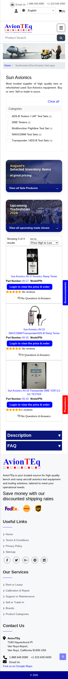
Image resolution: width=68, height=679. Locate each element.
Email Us (21, 4)
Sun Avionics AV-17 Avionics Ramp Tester (34, 276)
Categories (15, 108)
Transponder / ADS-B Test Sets (32, 140)
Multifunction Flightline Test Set (32, 128)
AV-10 (25, 398)
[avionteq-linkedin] (44, 560)
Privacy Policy (14, 545)
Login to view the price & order (29, 286)
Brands (10, 608)
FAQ (11, 445)
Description (19, 435)
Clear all (53, 101)
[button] (61, 28)
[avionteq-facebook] (7, 560)
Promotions (65, 404)
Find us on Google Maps (17, 666)
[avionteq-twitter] (16, 560)
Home (7, 65)
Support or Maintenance (20, 596)
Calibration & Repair (18, 590)
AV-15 (25, 337)
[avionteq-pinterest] (35, 560)
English (32, 10)
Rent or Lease (14, 584)
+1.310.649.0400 (56, 3)
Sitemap (10, 551)
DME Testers (21, 122)
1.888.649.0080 (35, 3)
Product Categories (17, 614)
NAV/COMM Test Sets (26, 134)
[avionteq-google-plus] (25, 560)
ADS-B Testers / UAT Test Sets (32, 116)
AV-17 (25, 281)
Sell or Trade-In (15, 602)
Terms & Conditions (17, 540)
